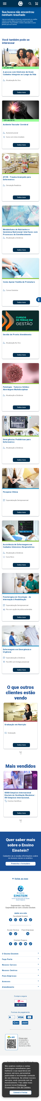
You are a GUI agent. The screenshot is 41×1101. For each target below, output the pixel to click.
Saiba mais (21, 92)
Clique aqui (23, 1038)
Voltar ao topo (21, 879)
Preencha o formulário (20, 864)
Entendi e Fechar (20, 1092)
